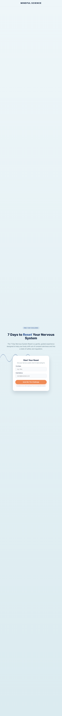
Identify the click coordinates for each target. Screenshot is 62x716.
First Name (18, 366)
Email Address (19, 373)
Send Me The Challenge (31, 382)
